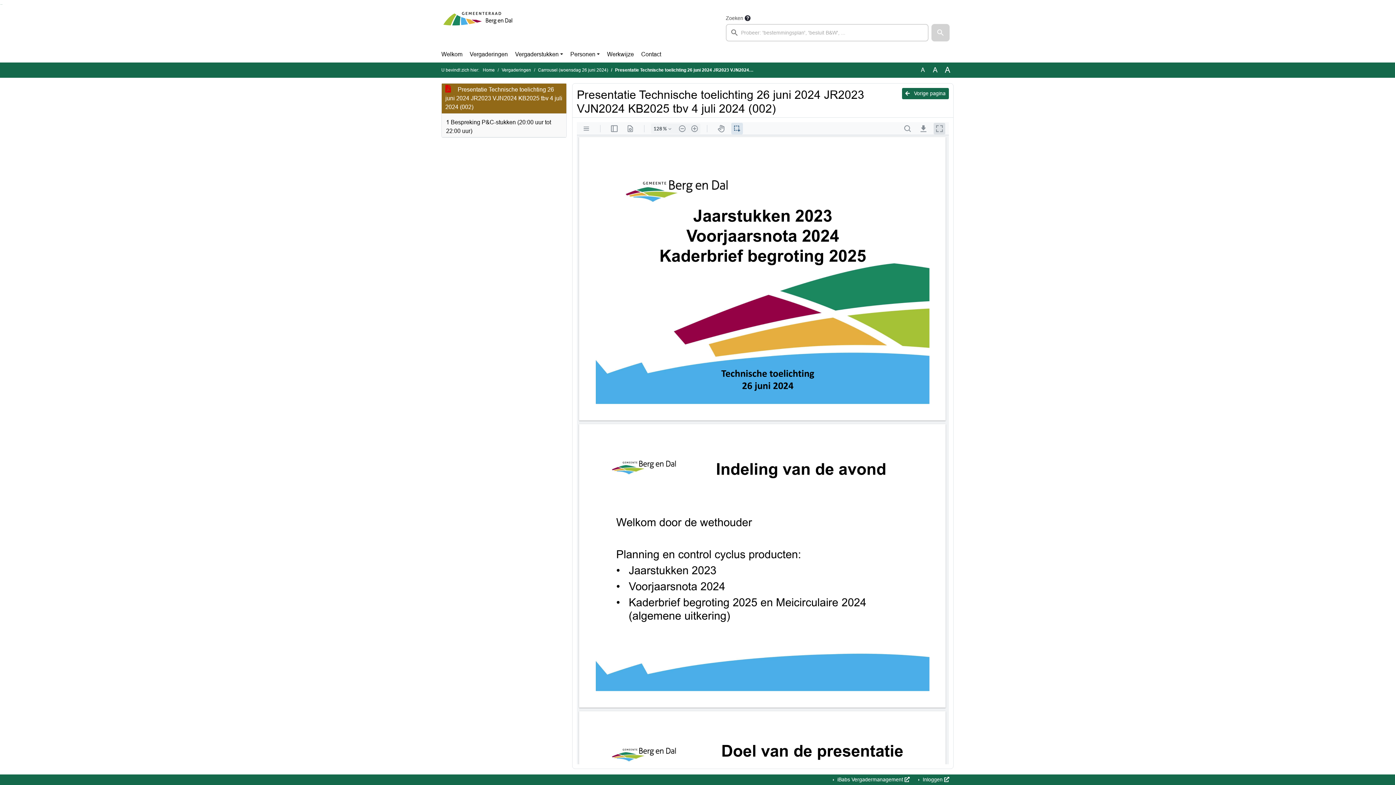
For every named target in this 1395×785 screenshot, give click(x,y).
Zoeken (734, 18)
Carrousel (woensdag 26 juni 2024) (573, 70)
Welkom (451, 54)
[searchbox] (827, 32)
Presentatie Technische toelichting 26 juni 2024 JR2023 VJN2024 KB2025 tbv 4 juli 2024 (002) (503, 98)
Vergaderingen (489, 54)
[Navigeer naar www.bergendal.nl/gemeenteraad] (477, 28)
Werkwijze (620, 54)
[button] (940, 32)
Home (489, 70)
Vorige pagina (929, 93)
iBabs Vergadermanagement (870, 779)
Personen (582, 54)
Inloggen (932, 779)
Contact (651, 54)
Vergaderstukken (537, 54)
